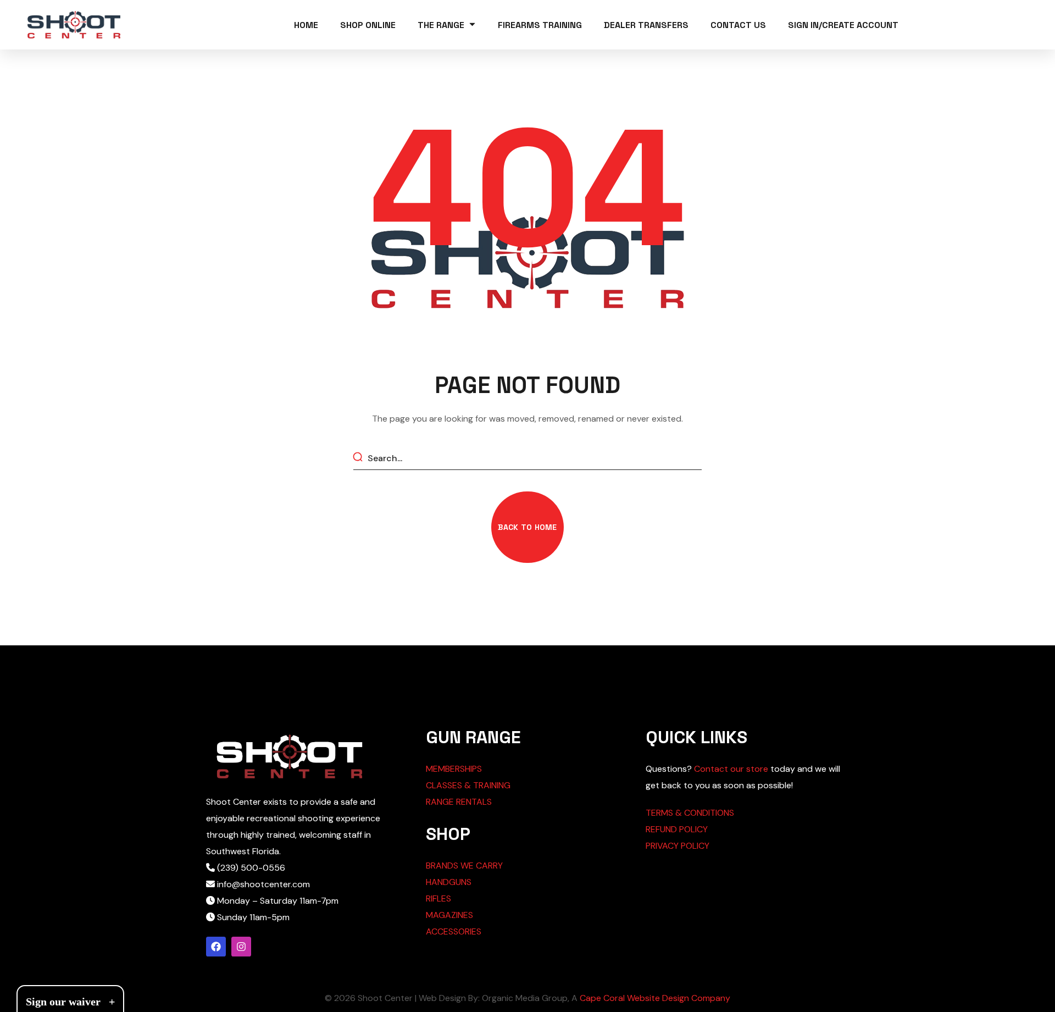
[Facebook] (216, 946)
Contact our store (731, 769)
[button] (527, 527)
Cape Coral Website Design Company (655, 998)
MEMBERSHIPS (454, 769)
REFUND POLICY (677, 829)
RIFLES (438, 898)
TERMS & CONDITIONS (690, 813)
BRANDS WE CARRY (464, 865)
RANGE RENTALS (459, 802)
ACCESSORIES (453, 931)
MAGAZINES (449, 915)
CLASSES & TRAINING (468, 785)
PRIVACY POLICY (677, 845)
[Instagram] (241, 946)
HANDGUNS (448, 882)
